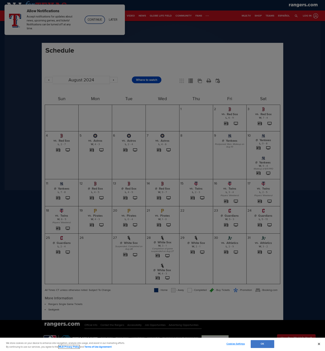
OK (262, 343)
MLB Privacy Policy (69, 346)
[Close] (319, 344)
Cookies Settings (235, 343)
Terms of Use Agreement (98, 346)
